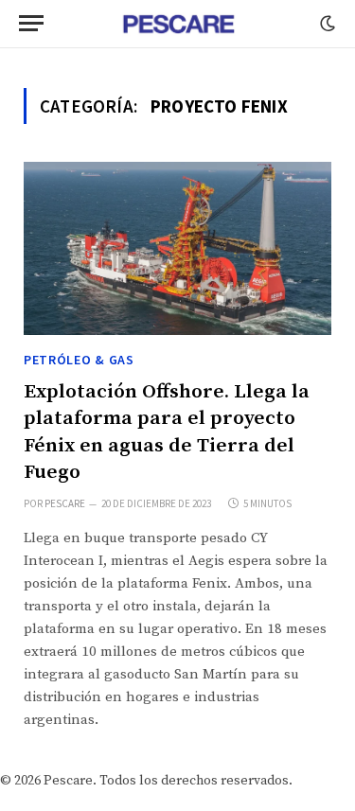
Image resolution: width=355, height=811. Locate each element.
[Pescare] (178, 23)
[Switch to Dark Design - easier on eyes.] (325, 23)
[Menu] (31, 23)
